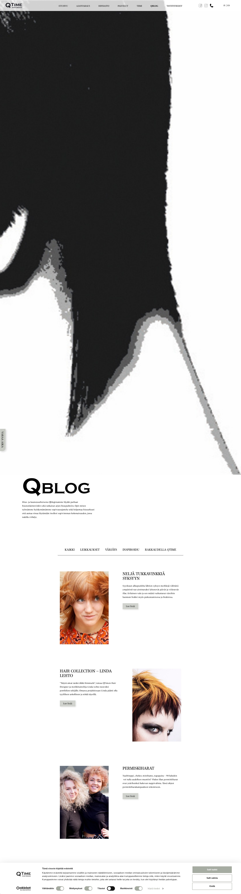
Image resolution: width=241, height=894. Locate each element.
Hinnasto (103, 6)
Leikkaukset (90, 549)
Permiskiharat (138, 768)
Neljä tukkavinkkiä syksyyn (144, 576)
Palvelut (123, 6)
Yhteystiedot (174, 6)
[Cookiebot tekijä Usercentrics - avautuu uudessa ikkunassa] (23, 888)
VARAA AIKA (2, 440)
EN (228, 5)
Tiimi (139, 6)
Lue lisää (130, 606)
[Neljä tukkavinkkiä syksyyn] (84, 607)
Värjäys (111, 549)
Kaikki (70, 549)
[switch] (88, 888)
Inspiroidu (131, 549)
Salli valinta (212, 878)
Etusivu (63, 6)
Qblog (154, 6)
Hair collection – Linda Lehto (86, 673)
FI (224, 5)
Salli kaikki (212, 869)
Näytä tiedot (154, 888)
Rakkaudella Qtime (160, 549)
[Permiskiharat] (84, 802)
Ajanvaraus (83, 6)
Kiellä (212, 886)
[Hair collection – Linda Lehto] (156, 705)
